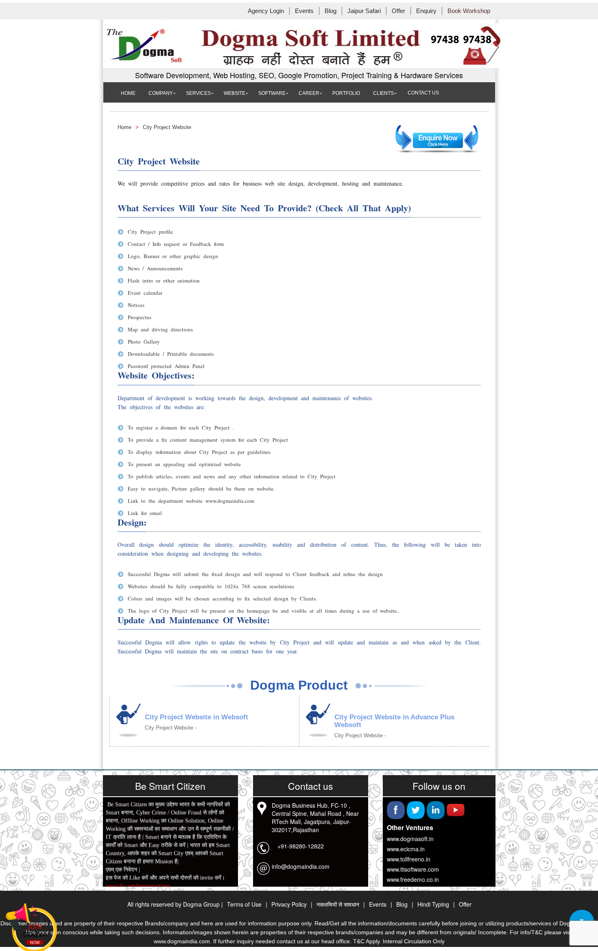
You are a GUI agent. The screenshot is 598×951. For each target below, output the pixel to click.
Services (198, 93)
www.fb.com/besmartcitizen (138, 886)
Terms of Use (244, 904)
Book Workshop (468, 11)
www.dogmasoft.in (410, 839)
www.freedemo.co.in (413, 879)
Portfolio (346, 93)
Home (128, 93)
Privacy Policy (289, 904)
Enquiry (426, 11)
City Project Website (167, 127)
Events (304, 11)
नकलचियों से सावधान (337, 904)
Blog (330, 11)
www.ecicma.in (406, 849)
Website (234, 93)
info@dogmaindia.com (301, 866)
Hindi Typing (433, 904)
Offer (398, 11)
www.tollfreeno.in (408, 859)
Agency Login (266, 11)
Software (272, 93)
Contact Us (423, 93)
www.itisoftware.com (413, 869)
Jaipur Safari (364, 11)
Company (160, 93)
